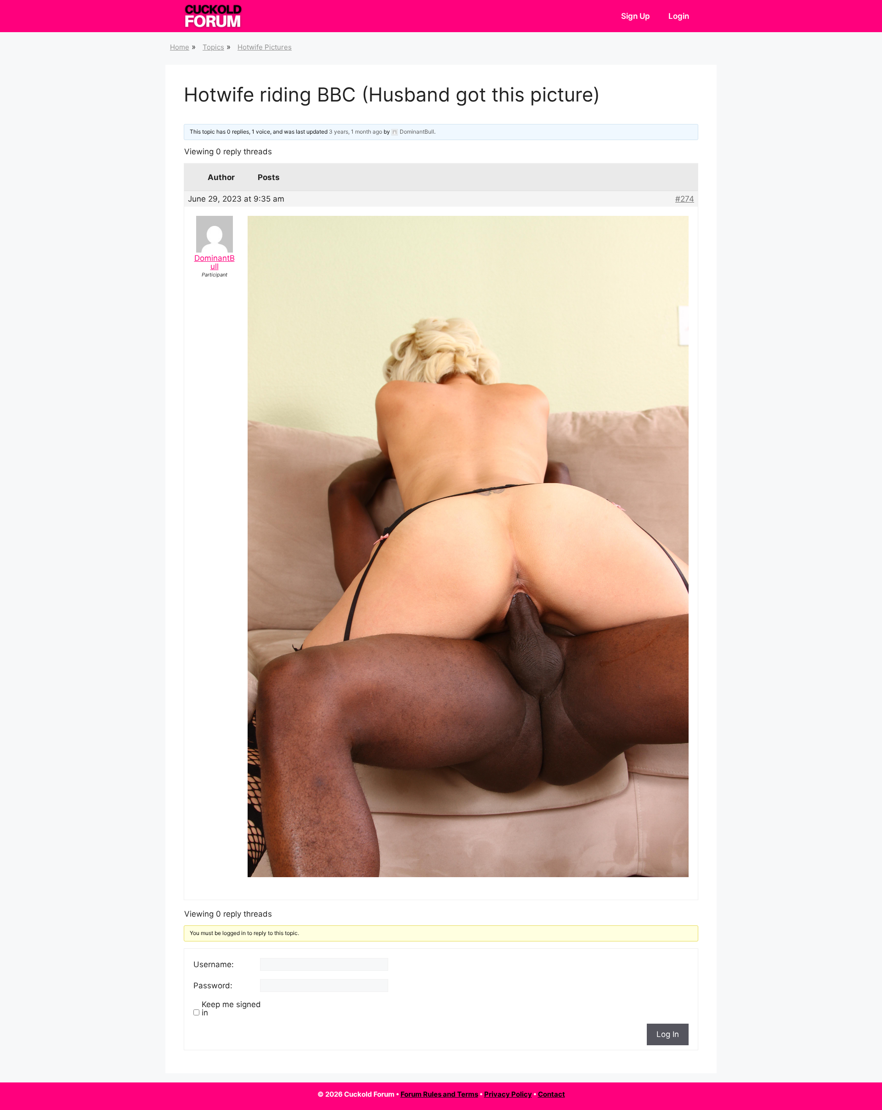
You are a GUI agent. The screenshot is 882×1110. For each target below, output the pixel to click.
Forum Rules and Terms (439, 1094)
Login (678, 16)
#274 (684, 199)
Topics (213, 47)
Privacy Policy (508, 1094)
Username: (213, 964)
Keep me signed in (231, 1008)
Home (179, 47)
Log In (667, 1034)
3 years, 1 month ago (355, 131)
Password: (212, 985)
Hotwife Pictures (264, 47)
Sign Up (635, 16)
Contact (551, 1094)
